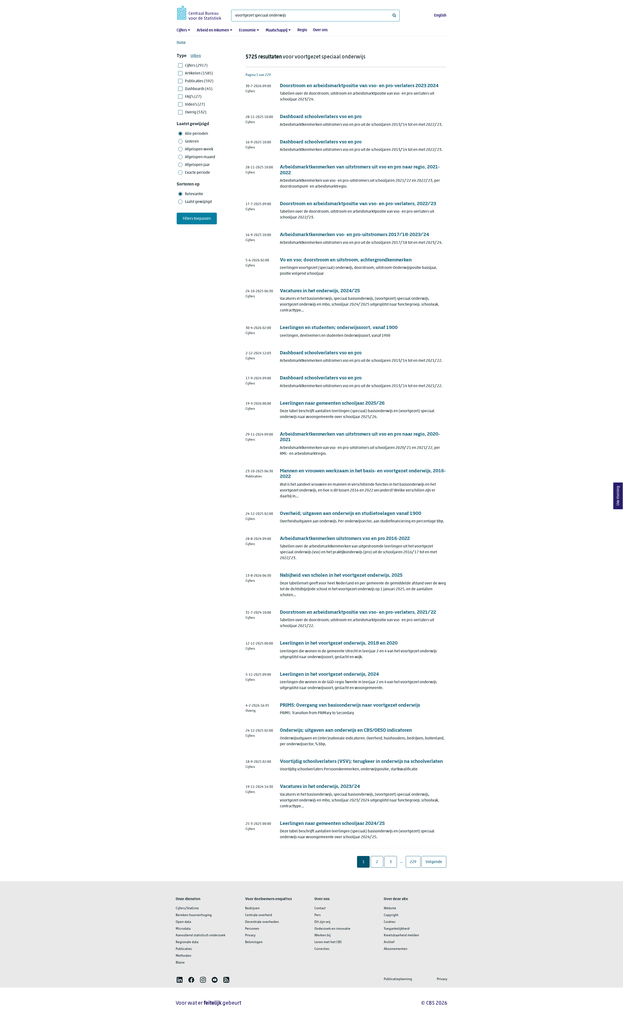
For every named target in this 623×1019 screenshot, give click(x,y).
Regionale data (187, 942)
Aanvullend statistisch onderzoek (200, 935)
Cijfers (182, 30)
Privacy (250, 935)
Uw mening (618, 496)
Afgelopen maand (200, 157)
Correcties (322, 949)
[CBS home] (199, 12)
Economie (247, 30)
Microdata (183, 928)
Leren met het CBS (328, 942)
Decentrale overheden (262, 922)
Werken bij (322, 935)
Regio (302, 30)
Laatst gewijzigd (198, 202)
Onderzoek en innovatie (332, 928)
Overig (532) (195, 112)
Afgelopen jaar (197, 165)
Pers (317, 915)
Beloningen (254, 942)
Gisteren (192, 142)
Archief (389, 942)
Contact (320, 908)
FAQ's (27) (193, 97)
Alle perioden (196, 134)
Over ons (320, 30)
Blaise (180, 962)
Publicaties (184, 949)
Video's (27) (195, 105)
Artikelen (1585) (199, 73)
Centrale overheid (258, 915)
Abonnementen (395, 949)
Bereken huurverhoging (194, 915)
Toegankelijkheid (397, 928)
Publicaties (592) (199, 81)
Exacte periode (197, 173)
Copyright (391, 915)
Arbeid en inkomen (213, 30)
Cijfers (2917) (196, 66)
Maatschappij (276, 30)
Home (181, 42)
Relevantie (194, 194)
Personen (252, 928)
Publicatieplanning (398, 979)
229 (415, 862)
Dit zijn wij (322, 922)
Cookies (389, 922)
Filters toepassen (197, 219)
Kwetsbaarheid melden (401, 935)
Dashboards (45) (198, 89)
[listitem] (179, 980)
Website (390, 908)
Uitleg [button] (196, 56)
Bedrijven (252, 908)
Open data (183, 922)
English (440, 16)
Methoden (183, 955)
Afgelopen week (199, 149)
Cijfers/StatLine (187, 908)
